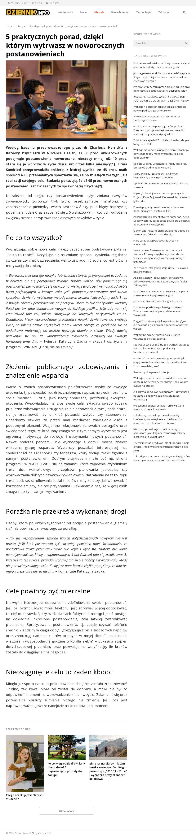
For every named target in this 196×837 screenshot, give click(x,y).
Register (54, 3)
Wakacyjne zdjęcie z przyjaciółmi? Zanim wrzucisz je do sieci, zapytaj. (156, 336)
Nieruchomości (120, 12)
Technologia (144, 12)
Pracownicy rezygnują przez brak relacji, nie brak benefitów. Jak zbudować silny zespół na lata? (161, 88)
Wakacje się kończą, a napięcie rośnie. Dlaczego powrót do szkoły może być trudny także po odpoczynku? (161, 153)
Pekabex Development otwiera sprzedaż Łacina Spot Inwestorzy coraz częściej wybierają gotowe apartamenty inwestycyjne (161, 220)
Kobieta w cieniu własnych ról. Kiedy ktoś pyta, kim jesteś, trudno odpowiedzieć (160, 165)
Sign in (38, 3)
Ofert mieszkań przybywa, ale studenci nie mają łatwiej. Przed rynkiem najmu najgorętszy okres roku (161, 446)
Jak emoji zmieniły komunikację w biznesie (157, 301)
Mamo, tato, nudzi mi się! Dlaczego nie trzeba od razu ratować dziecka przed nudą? (161, 232)
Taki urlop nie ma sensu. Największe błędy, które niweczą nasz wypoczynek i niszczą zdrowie (161, 458)
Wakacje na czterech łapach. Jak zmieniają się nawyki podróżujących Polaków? (159, 108)
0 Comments (66, 811)
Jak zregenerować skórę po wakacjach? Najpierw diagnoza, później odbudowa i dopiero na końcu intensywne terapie (161, 77)
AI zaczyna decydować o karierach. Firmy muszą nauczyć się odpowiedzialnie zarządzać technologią (161, 395)
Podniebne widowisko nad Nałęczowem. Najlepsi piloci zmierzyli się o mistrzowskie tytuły (161, 65)
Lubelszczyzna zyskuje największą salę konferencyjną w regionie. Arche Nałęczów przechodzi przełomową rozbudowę (157, 419)
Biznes (83, 12)
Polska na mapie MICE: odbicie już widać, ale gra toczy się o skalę (161, 142)
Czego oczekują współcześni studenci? (24, 797)
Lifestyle (99, 12)
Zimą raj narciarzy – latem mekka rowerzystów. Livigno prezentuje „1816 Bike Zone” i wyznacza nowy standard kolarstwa (108, 771)
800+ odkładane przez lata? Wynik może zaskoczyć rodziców (156, 118)
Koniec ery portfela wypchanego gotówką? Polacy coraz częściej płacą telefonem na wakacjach (158, 311)
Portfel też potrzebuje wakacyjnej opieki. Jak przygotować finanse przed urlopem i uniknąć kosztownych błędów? (159, 362)
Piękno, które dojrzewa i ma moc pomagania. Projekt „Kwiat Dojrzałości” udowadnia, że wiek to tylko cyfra (161, 197)
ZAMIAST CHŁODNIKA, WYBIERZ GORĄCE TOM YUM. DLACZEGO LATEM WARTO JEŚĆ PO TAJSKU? (161, 98)
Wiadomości (65, 12)
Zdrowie (163, 12)
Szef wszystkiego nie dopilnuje (151, 372)
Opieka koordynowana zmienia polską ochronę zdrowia (160, 185)
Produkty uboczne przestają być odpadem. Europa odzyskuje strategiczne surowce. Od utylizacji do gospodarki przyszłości (159, 130)
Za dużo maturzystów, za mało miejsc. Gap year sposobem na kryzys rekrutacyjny (161, 293)
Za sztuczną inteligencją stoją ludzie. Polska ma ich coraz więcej (160, 269)
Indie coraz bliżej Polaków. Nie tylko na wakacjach (155, 242)
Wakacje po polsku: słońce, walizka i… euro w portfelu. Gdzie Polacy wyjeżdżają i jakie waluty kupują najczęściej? (160, 381)
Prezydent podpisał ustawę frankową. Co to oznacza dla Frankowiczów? (158, 407)
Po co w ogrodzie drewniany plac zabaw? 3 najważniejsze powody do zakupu (66, 769)
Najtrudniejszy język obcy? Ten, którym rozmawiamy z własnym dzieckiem (155, 175)
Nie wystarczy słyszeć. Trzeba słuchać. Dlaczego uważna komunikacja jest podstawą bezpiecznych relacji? (161, 348)
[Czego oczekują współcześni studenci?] (25, 737)
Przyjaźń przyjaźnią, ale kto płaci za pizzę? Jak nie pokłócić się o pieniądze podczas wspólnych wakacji (161, 324)
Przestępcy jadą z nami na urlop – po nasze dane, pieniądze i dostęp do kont (158, 209)
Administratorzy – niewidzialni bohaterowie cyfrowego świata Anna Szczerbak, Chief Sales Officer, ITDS (160, 281)
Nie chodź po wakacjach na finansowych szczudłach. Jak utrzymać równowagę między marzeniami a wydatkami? (159, 432)
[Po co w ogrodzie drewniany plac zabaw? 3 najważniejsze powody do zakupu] (67, 737)
